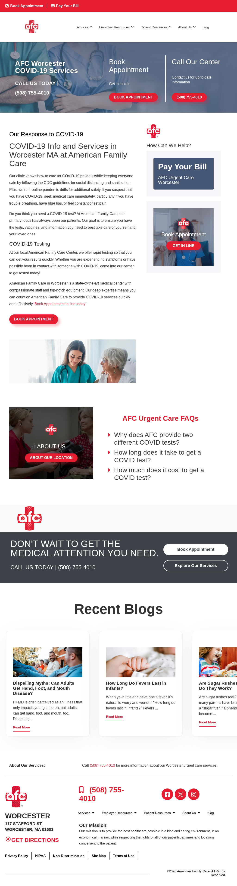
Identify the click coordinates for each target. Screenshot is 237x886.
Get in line (183, 246)
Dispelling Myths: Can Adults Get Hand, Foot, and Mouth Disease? (43, 688)
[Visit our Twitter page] (180, 794)
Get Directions (35, 840)
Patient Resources (153, 27)
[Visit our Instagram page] (194, 794)
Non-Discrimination (68, 856)
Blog (206, 27)
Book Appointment (26, 6)
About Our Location (51, 458)
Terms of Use (123, 856)
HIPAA (40, 856)
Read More (21, 727)
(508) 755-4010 (32, 93)
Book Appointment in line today (59, 304)
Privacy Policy (16, 856)
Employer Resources (114, 27)
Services (82, 27)
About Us (185, 27)
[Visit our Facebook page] (167, 794)
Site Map (99, 856)
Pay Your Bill (66, 6)
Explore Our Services (196, 565)
